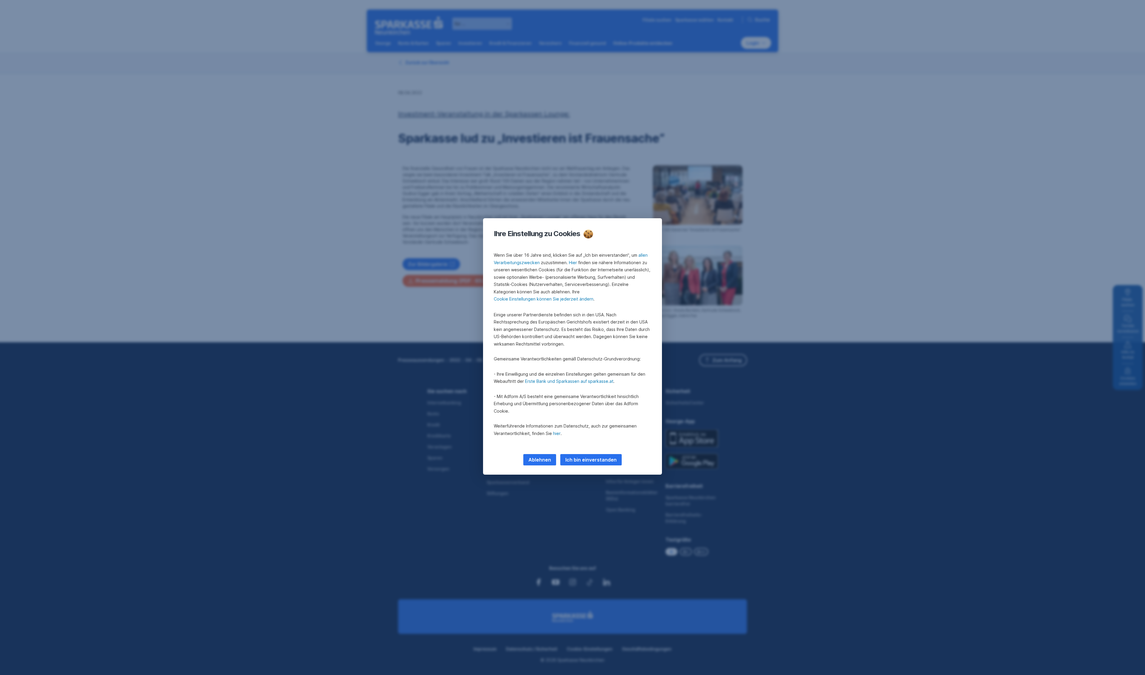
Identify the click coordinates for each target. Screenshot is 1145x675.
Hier (573, 262)
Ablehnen (539, 460)
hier (557, 433)
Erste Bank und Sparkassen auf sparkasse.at (569, 381)
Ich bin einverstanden (591, 460)
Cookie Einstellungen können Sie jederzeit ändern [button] (543, 298)
